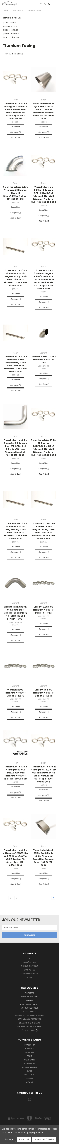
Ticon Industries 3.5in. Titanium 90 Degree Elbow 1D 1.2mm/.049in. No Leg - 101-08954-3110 (15, 193)
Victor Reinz (29, 1075)
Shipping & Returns (29, 966)
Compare (14, 132)
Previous (4, 1141)
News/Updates (29, 962)
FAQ (29, 958)
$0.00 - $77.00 (9, 22)
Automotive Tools (29, 1008)
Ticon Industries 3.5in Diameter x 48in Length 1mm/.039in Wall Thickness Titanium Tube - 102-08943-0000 (15, 364)
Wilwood (29, 1052)
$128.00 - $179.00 (10, 30)
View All (29, 1082)
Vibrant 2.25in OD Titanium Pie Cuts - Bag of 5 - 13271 (43, 609)
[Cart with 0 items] (49, 3)
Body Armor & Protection (29, 1019)
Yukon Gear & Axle (29, 1067)
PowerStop (29, 1045)
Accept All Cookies (44, 1139)
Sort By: (8, 53)
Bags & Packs (29, 1011)
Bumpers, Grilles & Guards (29, 1026)
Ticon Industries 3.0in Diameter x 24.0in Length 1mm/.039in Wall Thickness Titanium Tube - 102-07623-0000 (15, 531)
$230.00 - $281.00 (11, 37)
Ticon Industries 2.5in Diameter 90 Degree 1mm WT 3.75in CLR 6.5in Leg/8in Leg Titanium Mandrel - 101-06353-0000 (15, 448)
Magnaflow (29, 1063)
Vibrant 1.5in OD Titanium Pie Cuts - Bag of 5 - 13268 (43, 692)
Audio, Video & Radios (29, 1004)
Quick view (15, 126)
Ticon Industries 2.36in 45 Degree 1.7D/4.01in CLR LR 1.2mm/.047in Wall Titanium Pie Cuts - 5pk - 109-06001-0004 (43, 194)
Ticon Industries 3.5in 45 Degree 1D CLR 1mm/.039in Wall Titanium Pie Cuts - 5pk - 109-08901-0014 (15, 772)
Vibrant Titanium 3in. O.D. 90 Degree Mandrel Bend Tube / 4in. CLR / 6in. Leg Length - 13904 (15, 612)
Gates (29, 1071)
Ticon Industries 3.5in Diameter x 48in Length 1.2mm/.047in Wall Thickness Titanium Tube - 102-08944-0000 (44, 531)
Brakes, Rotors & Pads (29, 1023)
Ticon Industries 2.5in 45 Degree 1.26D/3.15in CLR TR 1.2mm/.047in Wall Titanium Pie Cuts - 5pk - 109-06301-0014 (15, 858)
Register (35, 973)
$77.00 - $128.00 (10, 26)
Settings (8, 1139)
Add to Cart (15, 137)
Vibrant (29, 1078)
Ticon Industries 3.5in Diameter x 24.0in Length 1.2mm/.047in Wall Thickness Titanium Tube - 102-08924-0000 (15, 278)
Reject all (24, 1139)
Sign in (23, 973)
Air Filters (29, 993)
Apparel (29, 1000)
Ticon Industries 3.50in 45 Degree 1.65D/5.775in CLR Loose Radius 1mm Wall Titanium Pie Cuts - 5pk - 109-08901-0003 (44, 279)
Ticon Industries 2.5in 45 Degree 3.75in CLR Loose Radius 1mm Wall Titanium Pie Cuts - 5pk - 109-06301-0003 (15, 111)
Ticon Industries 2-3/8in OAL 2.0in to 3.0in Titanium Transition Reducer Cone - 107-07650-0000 (44, 111)
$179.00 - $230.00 (11, 33)
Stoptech (29, 1048)
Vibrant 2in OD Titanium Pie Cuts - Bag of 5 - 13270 (15, 692)
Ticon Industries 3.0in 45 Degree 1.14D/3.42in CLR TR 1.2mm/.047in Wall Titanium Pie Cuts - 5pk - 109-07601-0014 (43, 774)
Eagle (29, 1056)
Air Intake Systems (29, 997)
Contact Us (29, 970)
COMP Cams (29, 1060)
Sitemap (29, 977)
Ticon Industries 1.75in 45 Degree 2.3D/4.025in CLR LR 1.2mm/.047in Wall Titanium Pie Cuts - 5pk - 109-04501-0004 (43, 448)
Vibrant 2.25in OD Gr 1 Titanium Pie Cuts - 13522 (44, 359)
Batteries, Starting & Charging (29, 1015)
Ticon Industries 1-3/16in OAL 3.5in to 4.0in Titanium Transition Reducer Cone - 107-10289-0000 (44, 858)
